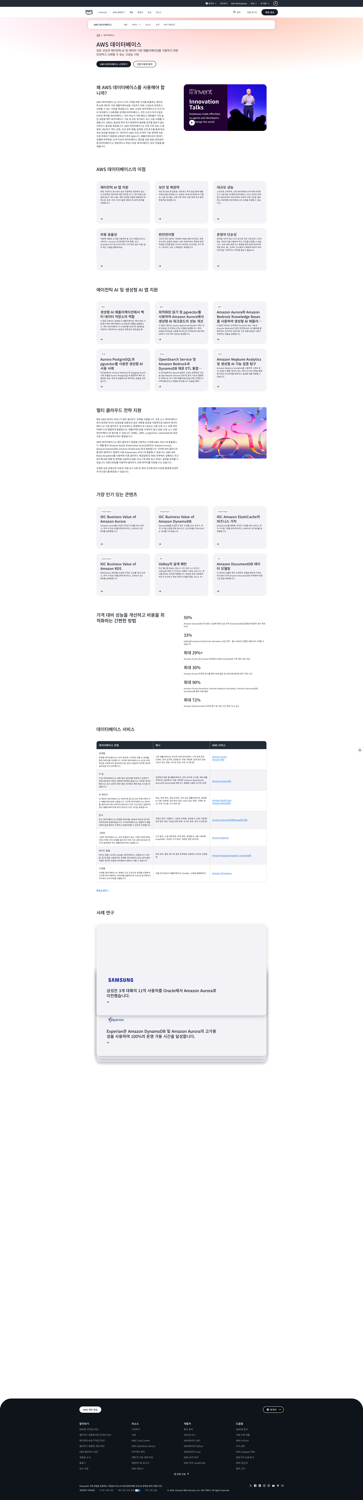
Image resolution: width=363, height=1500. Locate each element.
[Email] (282, 1486)
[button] (118, 12)
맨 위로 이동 (180, 1474)
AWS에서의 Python (193, 1446)
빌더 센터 (188, 1429)
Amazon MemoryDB (221, 803)
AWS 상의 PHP (191, 1457)
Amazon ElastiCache (221, 800)
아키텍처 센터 (138, 1451)
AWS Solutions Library (143, 1446)
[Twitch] (269, 1486)
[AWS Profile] (275, 3)
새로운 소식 (85, 1457)
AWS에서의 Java (192, 1451)
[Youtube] (273, 1486)
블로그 (82, 1462)
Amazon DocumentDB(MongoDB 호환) (230, 819)
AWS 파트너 (137, 1468)
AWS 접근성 (242, 1462)
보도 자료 (83, 1468)
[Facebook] (255, 1486)
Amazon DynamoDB (221, 781)
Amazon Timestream (222, 873)
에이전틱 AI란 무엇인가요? (92, 1440)
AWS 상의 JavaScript (194, 1462)
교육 (134, 1434)
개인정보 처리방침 (87, 1490)
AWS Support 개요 (245, 1451)
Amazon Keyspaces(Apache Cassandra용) (231, 855)
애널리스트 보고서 (140, 1462)
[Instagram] (264, 1486)
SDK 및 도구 (190, 1434)
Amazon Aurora (219, 756)
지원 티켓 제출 (243, 1434)
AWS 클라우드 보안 (88, 1451)
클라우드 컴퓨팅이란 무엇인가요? (95, 1434)
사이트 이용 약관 (106, 1490)
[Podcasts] (278, 1486)
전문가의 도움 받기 (245, 1457)
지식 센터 (240, 1446)
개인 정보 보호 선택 (126, 1490)
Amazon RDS (218, 759)
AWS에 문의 (242, 1429)
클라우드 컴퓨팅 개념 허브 (92, 1446)
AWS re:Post (242, 1440)
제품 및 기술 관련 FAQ (142, 1457)
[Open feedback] (359, 750)
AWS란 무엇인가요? (89, 1429)
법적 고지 (240, 1468)
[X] (251, 1486)
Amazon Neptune (220, 837)
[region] (181, 811)
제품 (98, 35)
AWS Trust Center (141, 1440)
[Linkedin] (260, 1486)
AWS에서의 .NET (192, 1440)
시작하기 (136, 1429)
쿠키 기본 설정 (151, 1490)
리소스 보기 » (102, 890)
